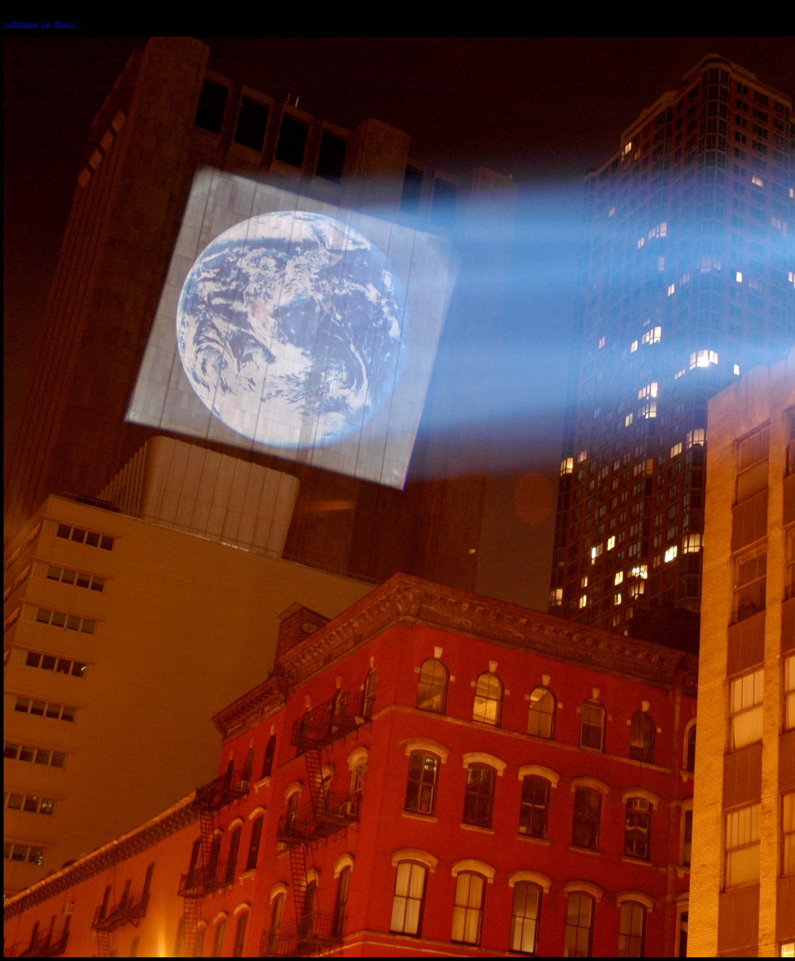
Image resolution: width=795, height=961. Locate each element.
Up (46, 24)
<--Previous (21, 24)
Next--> (65, 24)
